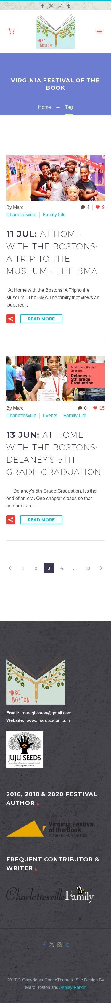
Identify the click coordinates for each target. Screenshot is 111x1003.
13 (88, 568)
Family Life (54, 214)
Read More (41, 319)
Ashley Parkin (72, 987)
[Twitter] (51, 6)
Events (50, 415)
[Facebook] (42, 6)
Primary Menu (99, 31)
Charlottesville (21, 214)
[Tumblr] (69, 6)
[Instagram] (60, 6)
